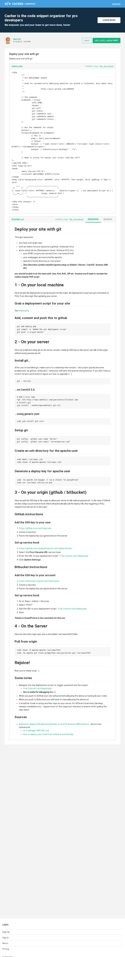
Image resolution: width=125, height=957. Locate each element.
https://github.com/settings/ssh (35, 528)
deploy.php (24, 310)
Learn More (109, 20)
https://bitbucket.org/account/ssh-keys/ (39, 581)
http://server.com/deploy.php (74, 556)
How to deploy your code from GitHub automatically (48, 734)
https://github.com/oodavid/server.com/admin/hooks (45, 548)
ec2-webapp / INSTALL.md (36, 730)
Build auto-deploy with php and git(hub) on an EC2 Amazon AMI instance (54, 724)
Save (106, 40)
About (5, 943)
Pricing (5, 949)
